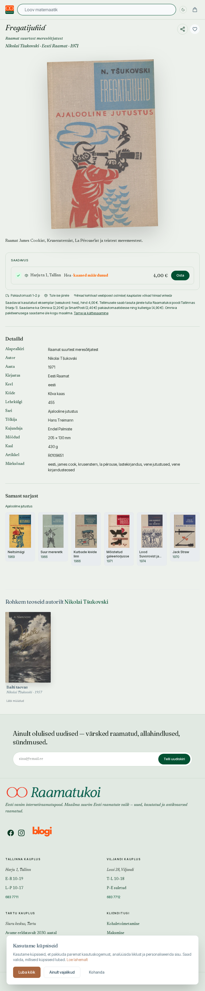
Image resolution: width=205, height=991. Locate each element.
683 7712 (113, 897)
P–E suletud (116, 888)
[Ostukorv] (195, 9)
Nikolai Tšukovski (22, 45)
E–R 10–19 (14, 879)
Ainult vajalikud (62, 972)
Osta (180, 275)
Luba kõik (26, 972)
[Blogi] (45, 833)
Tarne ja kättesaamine (91, 313)
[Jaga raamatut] (182, 29)
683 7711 (11, 897)
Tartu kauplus (20, 913)
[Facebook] (10, 833)
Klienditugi (118, 913)
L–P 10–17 (14, 888)
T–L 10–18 (115, 879)
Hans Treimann (60, 420)
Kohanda (96, 972)
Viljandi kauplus (124, 859)
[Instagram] (21, 833)
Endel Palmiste (60, 429)
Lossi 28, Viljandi (120, 870)
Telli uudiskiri (174, 759)
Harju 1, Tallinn (18, 870)
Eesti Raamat (55, 45)
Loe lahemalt (77, 959)
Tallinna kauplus (23, 859)
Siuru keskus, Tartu (20, 924)
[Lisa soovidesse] (195, 29)
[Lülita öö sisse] (183, 9)
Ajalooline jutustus (63, 411)
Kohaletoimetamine (123, 924)
